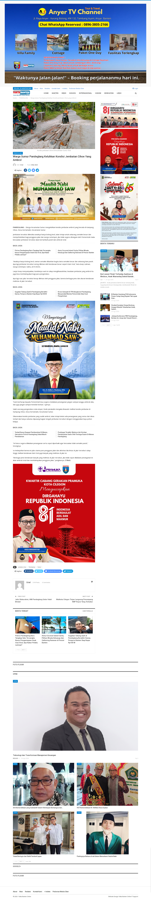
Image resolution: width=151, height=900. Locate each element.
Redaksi (47, 88)
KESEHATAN (109, 93)
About (36, 88)
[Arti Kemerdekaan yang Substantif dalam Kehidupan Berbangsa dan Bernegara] (43, 784)
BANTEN (55, 93)
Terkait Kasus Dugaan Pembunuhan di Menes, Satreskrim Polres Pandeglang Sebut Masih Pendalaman (31, 434)
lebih (119, 93)
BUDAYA (72, 93)
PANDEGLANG (18, 153)
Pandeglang (32, 567)
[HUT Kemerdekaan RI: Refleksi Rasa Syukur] (107, 784)
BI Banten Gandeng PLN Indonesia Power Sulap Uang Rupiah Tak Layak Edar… (124, 296)
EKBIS (64, 93)
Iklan (41, 88)
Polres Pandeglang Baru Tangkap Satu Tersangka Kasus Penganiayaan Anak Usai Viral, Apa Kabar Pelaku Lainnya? (33, 253)
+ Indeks (64, 88)
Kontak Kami (56, 88)
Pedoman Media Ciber (76, 88)
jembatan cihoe (22, 567)
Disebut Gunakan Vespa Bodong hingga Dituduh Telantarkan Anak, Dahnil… (123, 307)
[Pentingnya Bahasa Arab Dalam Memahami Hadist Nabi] (107, 832)
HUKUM (98, 93)
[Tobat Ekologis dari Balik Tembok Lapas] (43, 832)
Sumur (39, 567)
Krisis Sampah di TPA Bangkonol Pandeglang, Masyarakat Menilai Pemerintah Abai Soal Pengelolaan (74, 294)
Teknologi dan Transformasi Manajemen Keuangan (34, 755)
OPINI (15, 681)
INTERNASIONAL (85, 93)
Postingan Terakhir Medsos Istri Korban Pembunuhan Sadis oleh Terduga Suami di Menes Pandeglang (76, 434)
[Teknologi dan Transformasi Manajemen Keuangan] (75, 716)
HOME (46, 93)
